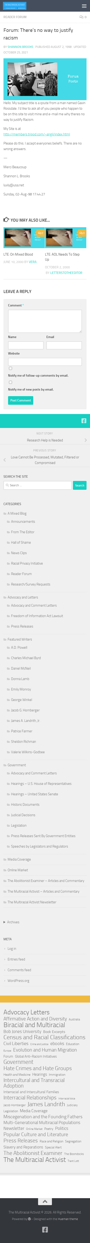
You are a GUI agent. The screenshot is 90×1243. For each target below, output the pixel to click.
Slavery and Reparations (23, 1147)
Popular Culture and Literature (35, 1134)
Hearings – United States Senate (34, 794)
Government (17, 765)
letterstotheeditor (66, 273)
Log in (12, 949)
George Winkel (21, 700)
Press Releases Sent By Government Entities (43, 836)
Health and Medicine (16, 1075)
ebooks (57, 1043)
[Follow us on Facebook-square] (84, 421)
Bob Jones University (22, 1031)
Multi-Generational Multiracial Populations (41, 1122)
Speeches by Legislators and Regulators (39, 846)
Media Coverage (19, 859)
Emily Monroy (21, 689)
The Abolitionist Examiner (32, 1153)
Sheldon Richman (23, 742)
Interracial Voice (66, 1098)
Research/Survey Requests (30, 584)
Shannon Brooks (20, 47)
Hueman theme (68, 1219)
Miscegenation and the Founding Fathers (42, 1116)
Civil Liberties (15, 1043)
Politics (61, 1128)
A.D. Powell (19, 647)
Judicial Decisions (23, 815)
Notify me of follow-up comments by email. (38, 376)
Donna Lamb (20, 679)
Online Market (18, 870)
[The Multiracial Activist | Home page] (18, 6)
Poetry (48, 1129)
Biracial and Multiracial (34, 1025)
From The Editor (22, 532)
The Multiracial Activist (34, 1159)
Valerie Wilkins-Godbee (28, 752)
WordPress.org (18, 981)
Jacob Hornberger (14, 1105)
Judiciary (72, 1105)
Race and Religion (51, 1141)
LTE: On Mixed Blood (18, 254)
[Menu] (84, 6)
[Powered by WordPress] (29, 1218)
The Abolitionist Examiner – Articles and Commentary (46, 881)
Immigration (57, 1075)
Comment (16, 305)
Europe (7, 1050)
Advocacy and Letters (23, 597)
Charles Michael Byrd (26, 658)
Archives (13, 922)
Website (14, 353)
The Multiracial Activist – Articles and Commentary (43, 891)
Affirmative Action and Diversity (35, 1019)
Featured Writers (20, 639)
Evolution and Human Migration (45, 1050)
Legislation (19, 825)
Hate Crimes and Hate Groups (37, 1068)
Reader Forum (15, 17)
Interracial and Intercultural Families (31, 1092)
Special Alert (53, 1147)
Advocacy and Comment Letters (34, 605)
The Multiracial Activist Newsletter (32, 902)
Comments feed (19, 970)
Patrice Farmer (21, 731)
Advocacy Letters (26, 1012)
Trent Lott (73, 1161)
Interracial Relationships (30, 1097)
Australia (74, 1019)
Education (72, 1044)
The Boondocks (74, 1154)
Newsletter (13, 1128)
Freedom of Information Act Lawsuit (37, 616)
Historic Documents (25, 804)
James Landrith (46, 1104)
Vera (32, 262)
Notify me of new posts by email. (31, 389)
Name (12, 337)
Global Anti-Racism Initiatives (36, 1056)
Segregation (73, 1141)
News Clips (19, 553)
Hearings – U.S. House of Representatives (41, 784)
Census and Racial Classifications (44, 1037)
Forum (8, 1056)
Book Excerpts (54, 1031)
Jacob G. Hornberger (25, 710)
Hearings (39, 1074)
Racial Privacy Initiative (27, 563)
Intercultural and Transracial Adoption (34, 1083)
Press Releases (22, 626)
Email (50, 337)
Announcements (23, 522)
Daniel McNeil (21, 668)
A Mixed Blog (17, 513)
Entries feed (16, 959)
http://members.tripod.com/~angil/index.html (36, 134)
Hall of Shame (21, 542)
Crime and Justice (39, 1044)
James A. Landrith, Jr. (25, 721)
